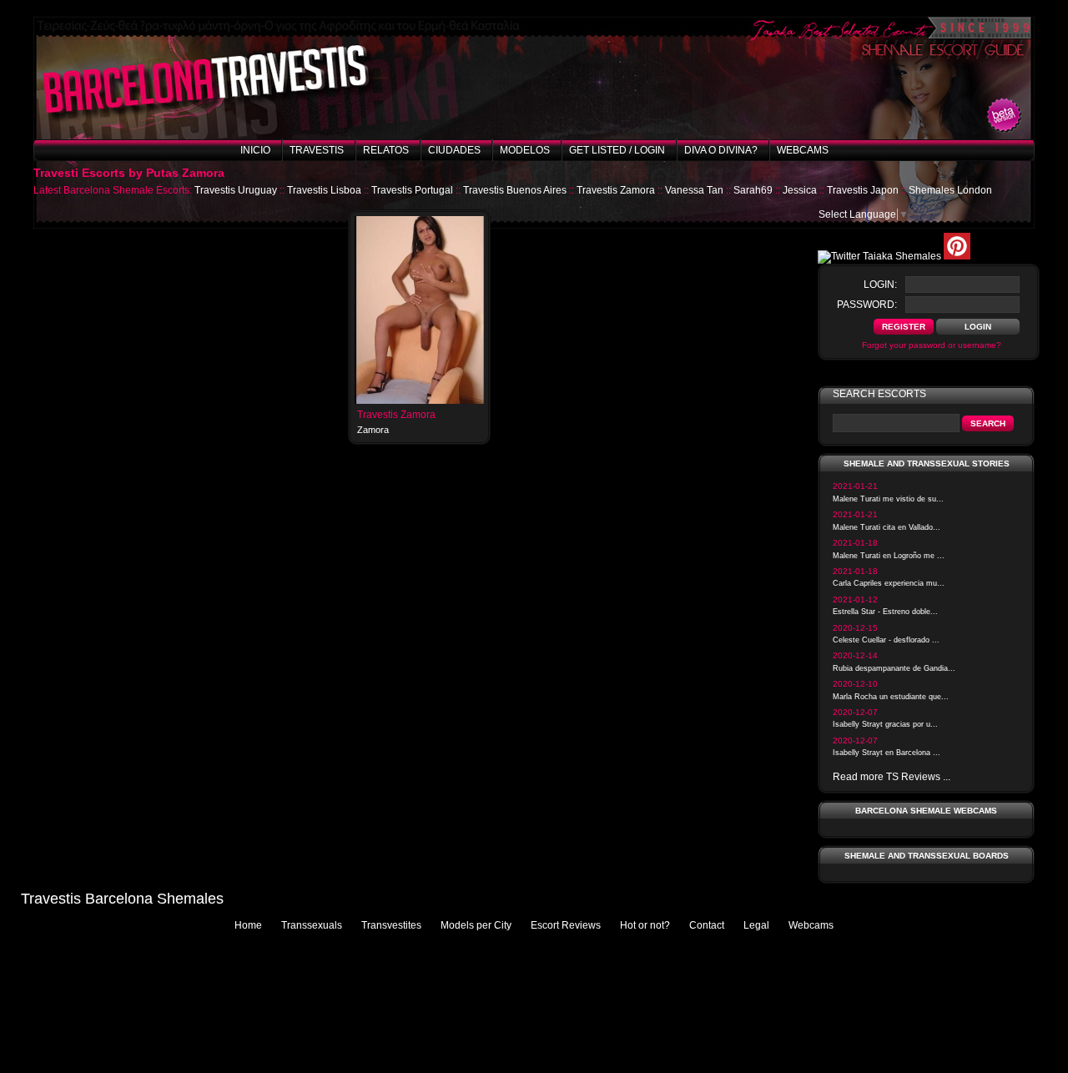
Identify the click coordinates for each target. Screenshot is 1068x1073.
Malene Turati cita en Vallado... (886, 527)
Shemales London (950, 190)
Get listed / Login (617, 150)
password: (867, 304)
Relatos (386, 150)
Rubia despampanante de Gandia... (894, 668)
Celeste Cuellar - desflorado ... (886, 640)
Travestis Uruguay (235, 190)
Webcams (803, 150)
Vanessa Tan (694, 190)
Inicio (255, 150)
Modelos (525, 150)
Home (248, 925)
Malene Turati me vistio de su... (888, 499)
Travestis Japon (863, 190)
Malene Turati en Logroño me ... (889, 556)
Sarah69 (753, 190)
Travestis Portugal (412, 190)
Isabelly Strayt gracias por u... (885, 724)
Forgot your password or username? (931, 345)
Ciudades (454, 150)
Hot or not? (645, 925)
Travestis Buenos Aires (515, 190)
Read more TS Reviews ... (891, 777)
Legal (756, 925)
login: (880, 284)
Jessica (800, 190)
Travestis (317, 150)
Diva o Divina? (721, 150)
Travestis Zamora (616, 190)
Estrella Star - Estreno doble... (885, 611)
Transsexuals (311, 925)
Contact (706, 925)
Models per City (476, 925)
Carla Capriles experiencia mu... (889, 583)
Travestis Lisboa (324, 190)
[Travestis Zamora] (419, 400)
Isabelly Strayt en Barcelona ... (886, 752)
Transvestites (391, 925)
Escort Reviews (566, 925)
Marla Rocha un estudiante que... (891, 697)
